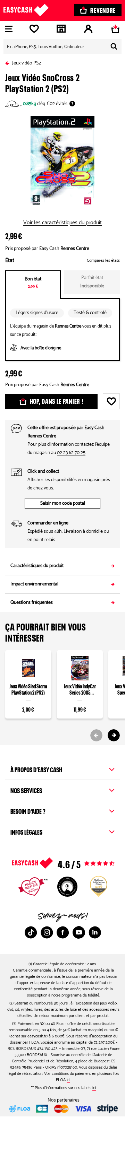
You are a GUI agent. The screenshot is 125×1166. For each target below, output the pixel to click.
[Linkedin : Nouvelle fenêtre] (95, 932)
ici (68, 1080)
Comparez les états (103, 260)
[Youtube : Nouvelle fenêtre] (79, 932)
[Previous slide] (96, 735)
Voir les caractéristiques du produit (62, 223)
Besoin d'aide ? (27, 810)
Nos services (26, 789)
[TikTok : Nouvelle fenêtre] (31, 932)
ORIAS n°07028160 (61, 1067)
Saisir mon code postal (62, 503)
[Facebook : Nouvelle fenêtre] (63, 932)
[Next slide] (114, 735)
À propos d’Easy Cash (36, 769)
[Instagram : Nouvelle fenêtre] (47, 932)
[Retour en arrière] (8, 61)
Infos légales (26, 831)
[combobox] (62, 46)
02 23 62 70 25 (71, 453)
